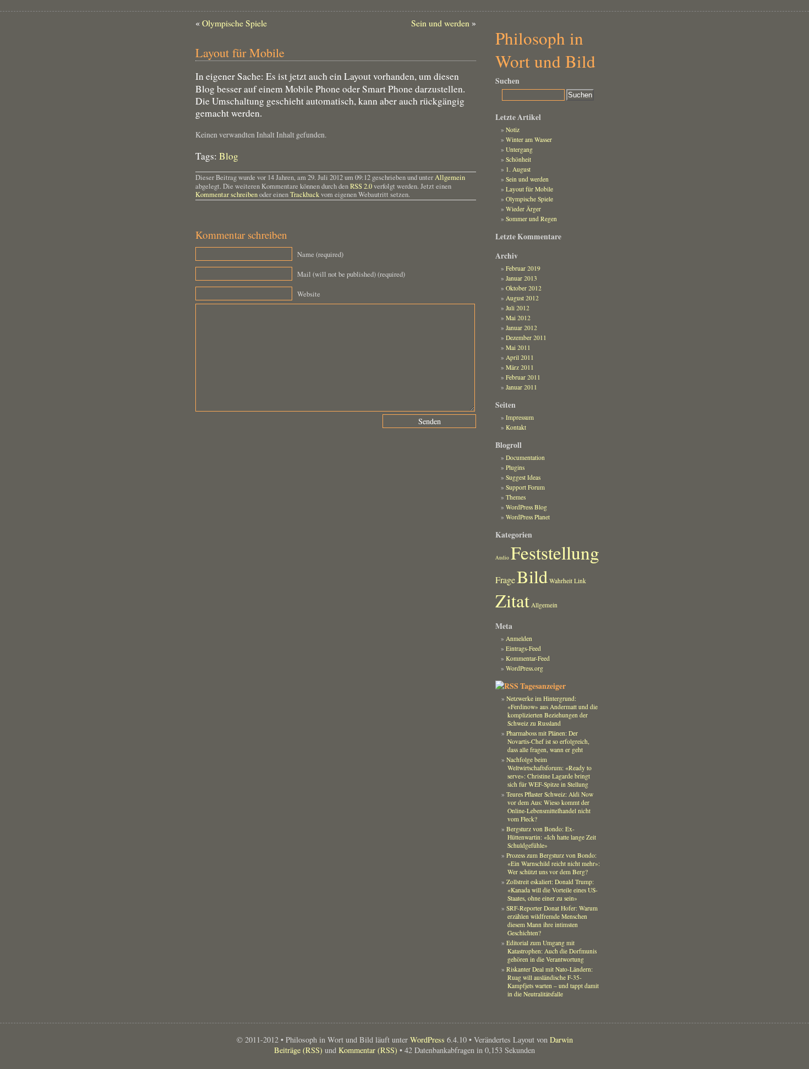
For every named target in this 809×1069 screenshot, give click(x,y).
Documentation (525, 457)
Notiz (513, 129)
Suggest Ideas (523, 477)
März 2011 (520, 367)
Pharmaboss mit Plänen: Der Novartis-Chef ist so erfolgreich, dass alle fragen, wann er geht (547, 741)
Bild (532, 576)
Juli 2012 (517, 308)
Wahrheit (560, 581)
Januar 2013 (521, 278)
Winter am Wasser (529, 139)
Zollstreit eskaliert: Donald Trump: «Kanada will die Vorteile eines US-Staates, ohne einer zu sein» (551, 890)
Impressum (520, 417)
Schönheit (518, 159)
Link (580, 581)
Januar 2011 (521, 387)
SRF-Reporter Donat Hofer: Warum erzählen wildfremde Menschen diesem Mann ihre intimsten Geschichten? (552, 920)
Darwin (561, 1039)
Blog (228, 156)
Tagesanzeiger (543, 686)
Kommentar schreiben (226, 194)
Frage (505, 579)
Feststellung (555, 552)
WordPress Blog (526, 507)
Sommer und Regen (531, 219)
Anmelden (519, 638)
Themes (516, 497)
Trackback (304, 194)
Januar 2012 (521, 328)
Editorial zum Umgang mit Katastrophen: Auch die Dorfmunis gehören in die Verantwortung (551, 951)
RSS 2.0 (361, 186)
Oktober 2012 (524, 288)
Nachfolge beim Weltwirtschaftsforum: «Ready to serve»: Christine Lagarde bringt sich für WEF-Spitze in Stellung (548, 771)
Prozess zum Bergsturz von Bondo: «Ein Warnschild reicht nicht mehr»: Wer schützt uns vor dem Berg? (552, 863)
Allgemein (450, 177)
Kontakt (516, 427)
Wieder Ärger (523, 209)
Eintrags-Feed (523, 648)
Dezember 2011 (526, 337)
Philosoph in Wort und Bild (545, 49)
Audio (502, 557)
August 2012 (522, 298)
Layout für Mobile (529, 189)
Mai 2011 (518, 347)
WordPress (427, 1039)
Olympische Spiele (234, 23)
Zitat (512, 600)
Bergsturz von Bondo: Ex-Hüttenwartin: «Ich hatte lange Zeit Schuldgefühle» (550, 837)
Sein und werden (440, 23)
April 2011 (520, 357)
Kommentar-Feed (528, 658)
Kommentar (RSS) (367, 1050)
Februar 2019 (523, 268)
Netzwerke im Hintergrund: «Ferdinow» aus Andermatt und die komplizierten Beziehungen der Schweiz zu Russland (551, 710)
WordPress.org (524, 668)
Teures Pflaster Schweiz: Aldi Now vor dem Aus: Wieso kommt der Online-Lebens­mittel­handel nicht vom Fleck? (549, 806)
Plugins (515, 467)
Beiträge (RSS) (298, 1050)
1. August (518, 169)
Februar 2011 (523, 377)
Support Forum (525, 487)
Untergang (519, 149)
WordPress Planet (528, 517)
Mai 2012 (518, 318)
